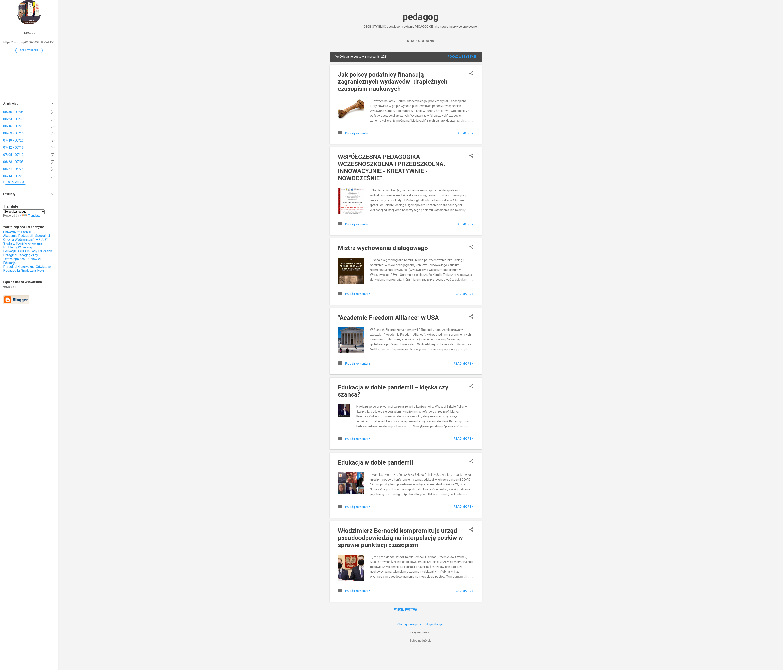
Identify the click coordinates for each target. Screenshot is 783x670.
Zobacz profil (29, 50)
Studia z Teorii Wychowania (22, 243)
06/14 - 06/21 (13, 176)
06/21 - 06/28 (13, 169)
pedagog (420, 16)
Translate (34, 215)
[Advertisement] (498, 113)
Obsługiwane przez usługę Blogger (420, 624)
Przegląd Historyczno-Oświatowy (27, 267)
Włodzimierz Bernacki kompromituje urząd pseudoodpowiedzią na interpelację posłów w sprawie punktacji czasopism (400, 537)
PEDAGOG (29, 32)
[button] (471, 74)
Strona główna (420, 41)
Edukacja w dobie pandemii (375, 462)
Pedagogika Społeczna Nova (23, 270)
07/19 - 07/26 (13, 140)
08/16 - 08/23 (13, 126)
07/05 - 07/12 (13, 155)
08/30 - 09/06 (13, 112)
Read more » (463, 133)
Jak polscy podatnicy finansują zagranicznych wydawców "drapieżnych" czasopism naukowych (393, 81)
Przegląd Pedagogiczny (20, 255)
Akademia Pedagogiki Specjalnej (26, 236)
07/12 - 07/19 (13, 147)
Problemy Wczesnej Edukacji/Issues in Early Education (27, 249)
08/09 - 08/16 (13, 133)
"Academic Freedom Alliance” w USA (388, 317)
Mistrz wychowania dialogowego (383, 248)
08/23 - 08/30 (13, 119)
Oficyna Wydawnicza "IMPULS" (25, 240)
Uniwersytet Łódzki (17, 232)
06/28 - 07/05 (13, 162)
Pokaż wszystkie (462, 56)
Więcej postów (405, 609)
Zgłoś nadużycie (420, 641)
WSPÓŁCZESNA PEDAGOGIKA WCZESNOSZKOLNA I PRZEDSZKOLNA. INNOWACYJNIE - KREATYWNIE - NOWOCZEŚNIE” (391, 167)
